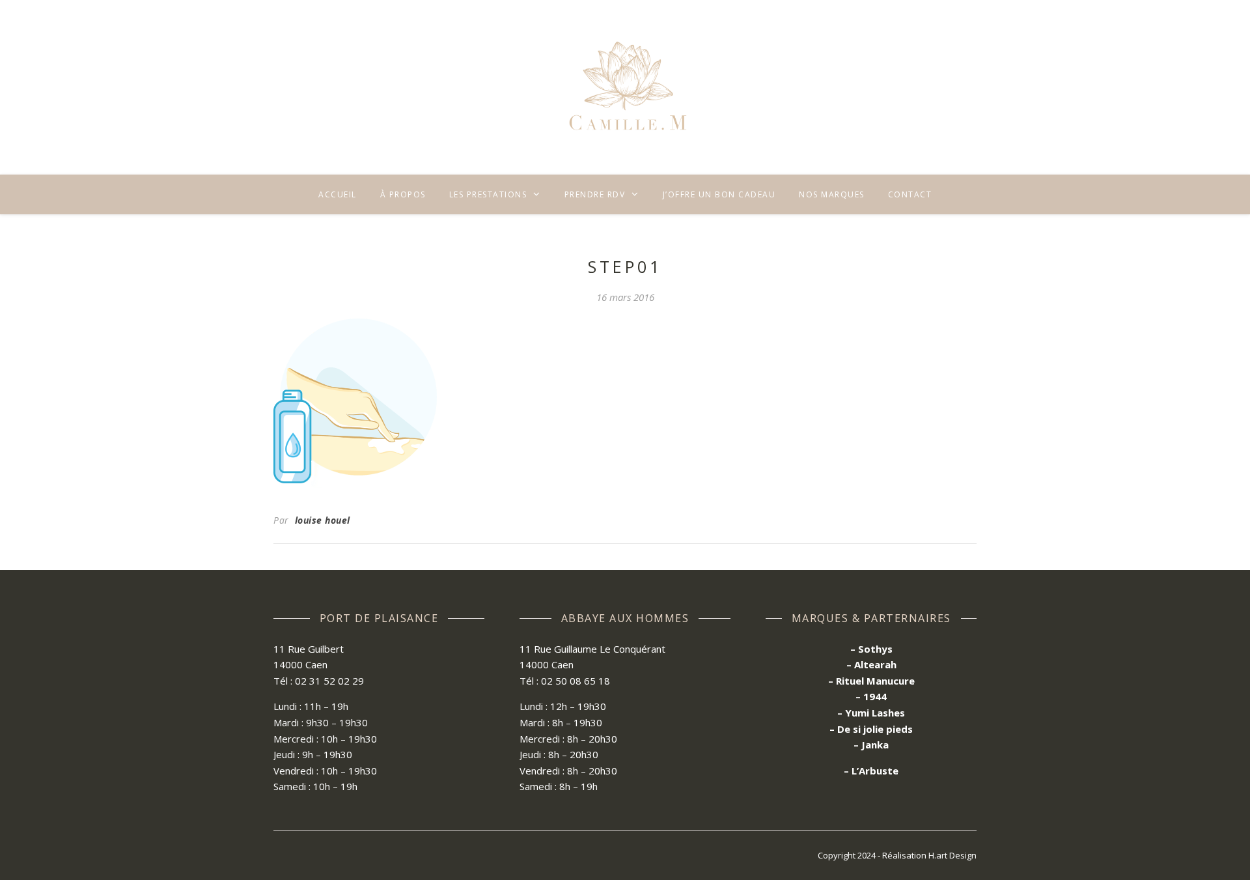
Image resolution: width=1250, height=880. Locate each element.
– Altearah (871, 664)
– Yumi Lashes (871, 712)
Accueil (337, 194)
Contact (910, 194)
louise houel (322, 520)
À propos (403, 194)
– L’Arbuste (871, 770)
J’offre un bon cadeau (719, 194)
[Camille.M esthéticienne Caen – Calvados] (625, 87)
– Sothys (871, 648)
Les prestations (488, 194)
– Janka (871, 744)
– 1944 (871, 696)
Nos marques (832, 194)
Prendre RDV (595, 194)
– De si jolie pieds (871, 728)
